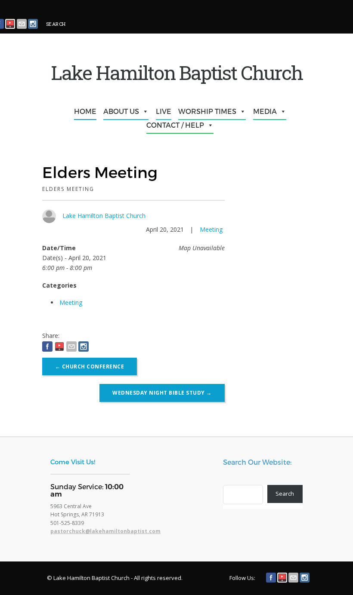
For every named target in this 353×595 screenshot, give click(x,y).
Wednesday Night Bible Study (162, 392)
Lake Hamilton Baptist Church (104, 216)
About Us (121, 111)
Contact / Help (175, 125)
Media (265, 111)
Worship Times (207, 111)
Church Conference (89, 366)
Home (85, 111)
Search (285, 493)
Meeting (211, 229)
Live (163, 111)
